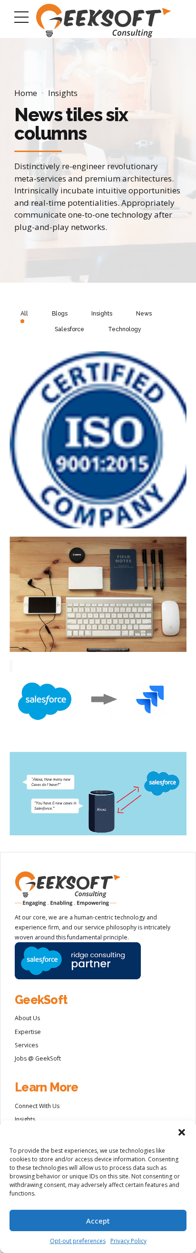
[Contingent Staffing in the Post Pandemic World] (102, 598)
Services (26, 1045)
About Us (27, 1018)
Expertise (28, 1032)
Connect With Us (37, 1106)
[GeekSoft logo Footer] (67, 889)
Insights (63, 93)
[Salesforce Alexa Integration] (102, 798)
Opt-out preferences (78, 1241)
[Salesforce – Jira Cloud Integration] (102, 706)
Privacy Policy (128, 1241)
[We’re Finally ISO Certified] (102, 444)
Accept (98, 1220)
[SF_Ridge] (78, 960)
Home (25, 93)
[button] (181, 1132)
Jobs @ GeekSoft (38, 1058)
